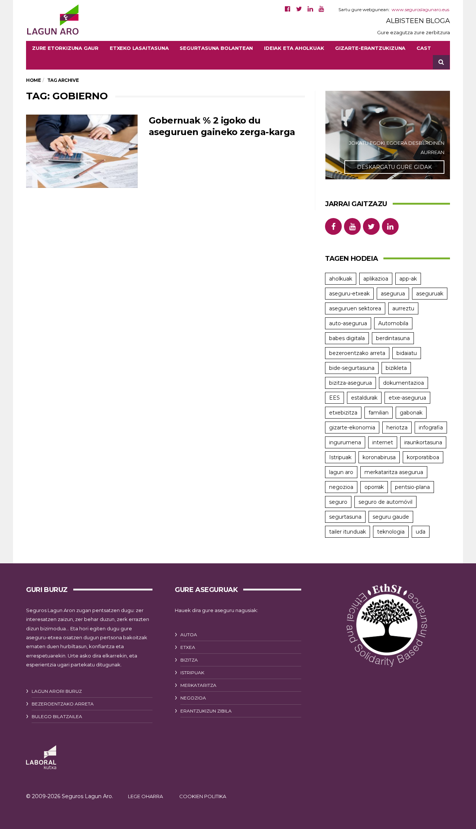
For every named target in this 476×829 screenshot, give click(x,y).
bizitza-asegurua (350, 383)
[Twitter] (299, 9)
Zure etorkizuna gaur (65, 48)
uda (420, 531)
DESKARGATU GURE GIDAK (394, 167)
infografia (431, 427)
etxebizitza (343, 412)
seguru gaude (391, 516)
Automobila (393, 323)
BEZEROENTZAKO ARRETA (63, 704)
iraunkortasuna (423, 442)
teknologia (391, 531)
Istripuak (340, 457)
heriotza (397, 427)
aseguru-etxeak (349, 293)
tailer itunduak (347, 531)
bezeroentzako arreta (357, 353)
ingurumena (345, 442)
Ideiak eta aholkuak (294, 48)
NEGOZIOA (193, 698)
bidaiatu (406, 353)
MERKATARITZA (198, 685)
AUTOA (188, 634)
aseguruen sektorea (355, 308)
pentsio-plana (412, 487)
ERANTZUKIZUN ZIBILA (206, 711)
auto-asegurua (348, 323)
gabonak (411, 412)
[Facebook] (287, 9)
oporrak (374, 487)
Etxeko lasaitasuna (139, 48)
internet (382, 442)
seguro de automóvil (385, 502)
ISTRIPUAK (192, 672)
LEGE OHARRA (145, 796)
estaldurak (364, 397)
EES (334, 397)
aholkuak (340, 278)
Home (33, 80)
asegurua (393, 293)
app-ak (408, 278)
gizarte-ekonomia (352, 427)
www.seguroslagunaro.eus (420, 9)
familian (379, 412)
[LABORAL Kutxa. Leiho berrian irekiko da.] (41, 757)
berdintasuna (393, 338)
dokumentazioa (403, 383)
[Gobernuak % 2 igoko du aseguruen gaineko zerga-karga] (82, 151)
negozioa (341, 487)
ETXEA (187, 647)
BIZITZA (189, 660)
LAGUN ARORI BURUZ (57, 691)
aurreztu (403, 308)
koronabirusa (379, 457)
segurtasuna (345, 516)
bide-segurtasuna (351, 368)
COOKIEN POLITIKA (202, 796)
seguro (338, 502)
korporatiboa (423, 457)
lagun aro (341, 472)
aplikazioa (375, 278)
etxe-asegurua (407, 397)
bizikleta (396, 368)
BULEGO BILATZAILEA (57, 716)
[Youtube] (321, 9)
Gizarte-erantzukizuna (370, 48)
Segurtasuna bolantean (216, 48)
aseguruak (429, 293)
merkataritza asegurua (393, 472)
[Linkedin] (310, 9)
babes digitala (347, 338)
